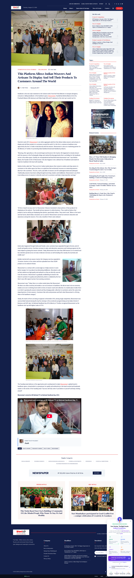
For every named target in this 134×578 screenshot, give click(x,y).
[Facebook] (115, 4)
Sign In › (125, 562)
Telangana (42, 69)
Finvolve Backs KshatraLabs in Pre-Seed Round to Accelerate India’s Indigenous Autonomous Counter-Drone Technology (110, 103)
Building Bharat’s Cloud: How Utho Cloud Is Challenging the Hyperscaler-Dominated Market (102, 195)
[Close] (131, 521)
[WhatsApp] (79, 87)
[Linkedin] (118, 4)
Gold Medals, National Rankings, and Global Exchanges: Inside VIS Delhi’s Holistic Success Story (102, 185)
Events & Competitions (98, 17)
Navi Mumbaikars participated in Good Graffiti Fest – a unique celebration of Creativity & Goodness (92, 515)
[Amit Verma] (19, 88)
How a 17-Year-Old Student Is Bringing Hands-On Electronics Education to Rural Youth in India (102, 159)
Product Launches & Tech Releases (101, 40)
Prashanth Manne (37, 448)
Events (96, 576)
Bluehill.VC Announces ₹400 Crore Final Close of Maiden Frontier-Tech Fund (95, 101)
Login (101, 576)
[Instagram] (117, 4)
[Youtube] (122, 4)
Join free (108, 576)
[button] (109, 4)
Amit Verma (25, 87)
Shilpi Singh (47, 448)
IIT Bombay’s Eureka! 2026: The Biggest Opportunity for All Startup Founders (102, 20)
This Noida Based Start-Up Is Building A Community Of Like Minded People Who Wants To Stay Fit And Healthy (41, 513)
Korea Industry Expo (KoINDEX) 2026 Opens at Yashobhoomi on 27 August (102, 26)
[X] (120, 4)
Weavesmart (55, 448)
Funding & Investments (94, 98)
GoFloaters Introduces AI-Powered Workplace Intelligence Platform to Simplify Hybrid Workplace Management (110, 90)
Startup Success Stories (27, 69)
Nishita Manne (27, 448)
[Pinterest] (76, 87)
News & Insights (96, 23)
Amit (27, 443)
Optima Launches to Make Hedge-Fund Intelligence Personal (102, 43)
